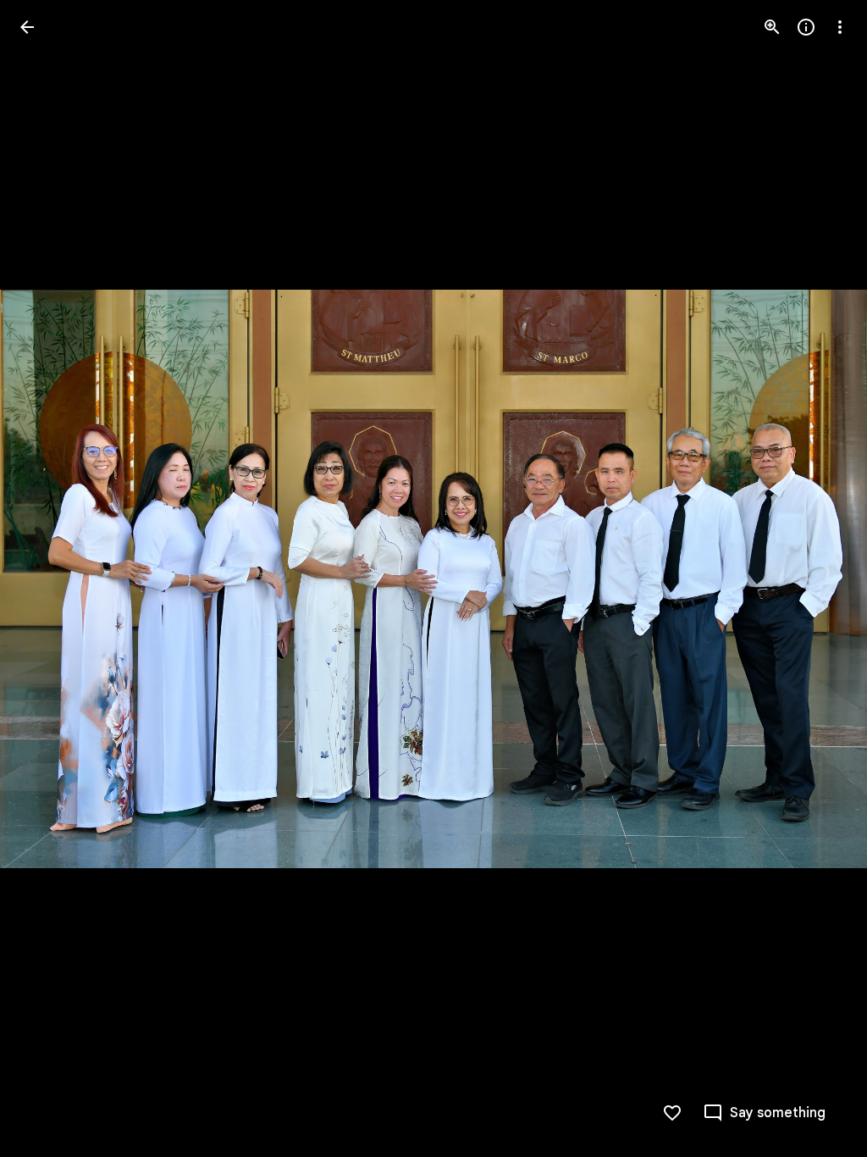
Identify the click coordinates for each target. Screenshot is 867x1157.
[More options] (840, 27)
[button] (47, 578)
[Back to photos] (27, 27)
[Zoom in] (772, 27)
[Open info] (806, 27)
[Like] (672, 1113)
